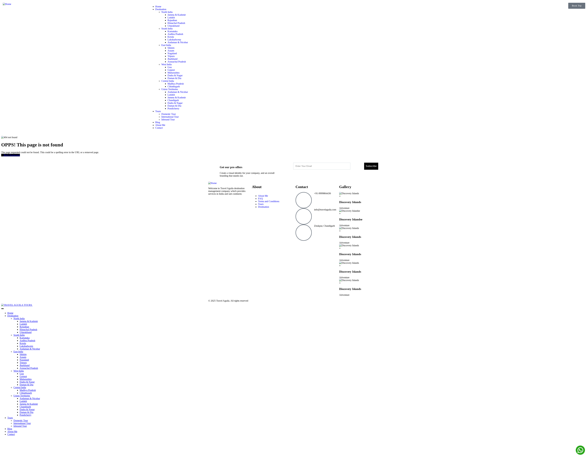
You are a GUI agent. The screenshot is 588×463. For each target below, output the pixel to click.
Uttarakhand (26, 332)
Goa (22, 373)
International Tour (22, 423)
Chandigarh (25, 406)
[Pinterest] (307, 244)
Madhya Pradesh (28, 390)
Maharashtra (26, 379)
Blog (9, 428)
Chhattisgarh (26, 393)
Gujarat (23, 376)
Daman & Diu (26, 384)
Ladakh (23, 324)
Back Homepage (11, 155)
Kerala (23, 343)
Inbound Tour (20, 426)
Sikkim (23, 354)
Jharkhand (25, 365)
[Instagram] (316, 244)
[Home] (7, 4)
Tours (10, 417)
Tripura (23, 362)
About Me (12, 431)
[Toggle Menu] (2, 308)
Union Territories (21, 395)
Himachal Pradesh (28, 329)
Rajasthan (24, 326)
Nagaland (24, 360)
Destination (12, 315)
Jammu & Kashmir (29, 321)
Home (10, 313)
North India (19, 318)
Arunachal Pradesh (29, 368)
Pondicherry (25, 415)
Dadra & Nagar (27, 382)
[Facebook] (299, 244)
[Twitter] (324, 244)
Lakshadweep (26, 346)
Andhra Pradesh (27, 340)
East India (18, 351)
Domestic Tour (20, 420)
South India (19, 335)
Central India (19, 387)
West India (18, 371)
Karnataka (25, 337)
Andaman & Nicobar (30, 349)
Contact (11, 434)
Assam (23, 357)
